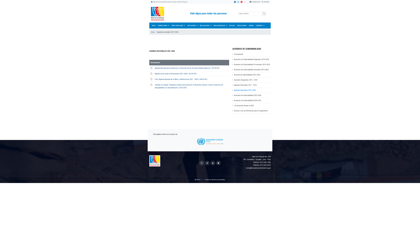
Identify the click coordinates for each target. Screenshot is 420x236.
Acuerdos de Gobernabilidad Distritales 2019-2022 (251, 70)
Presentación (238, 54)
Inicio (154, 25)
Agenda (251, 25)
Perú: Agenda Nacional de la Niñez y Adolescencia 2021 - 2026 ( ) (181, 79)
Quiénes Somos (163, 25)
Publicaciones (242, 25)
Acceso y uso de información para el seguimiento (251, 111)
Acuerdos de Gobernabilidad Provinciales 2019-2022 (252, 64)
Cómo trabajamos (177, 25)
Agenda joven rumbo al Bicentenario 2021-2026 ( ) (176, 74)
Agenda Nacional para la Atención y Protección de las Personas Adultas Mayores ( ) (187, 68)
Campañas (259, 25)
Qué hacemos (191, 25)
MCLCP (202, 180)
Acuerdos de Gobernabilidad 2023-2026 (247, 95)
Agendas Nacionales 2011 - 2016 (245, 85)
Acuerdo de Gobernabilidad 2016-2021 (247, 75)
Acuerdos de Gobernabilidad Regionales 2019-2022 (251, 59)
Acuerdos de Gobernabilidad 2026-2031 (247, 100)
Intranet (266, 2)
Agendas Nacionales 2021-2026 (245, 90)
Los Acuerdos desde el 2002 (244, 106)
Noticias (232, 25)
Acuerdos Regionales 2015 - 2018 (245, 80)
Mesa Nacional (205, 25)
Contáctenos (255, 2)
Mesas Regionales (220, 25)
